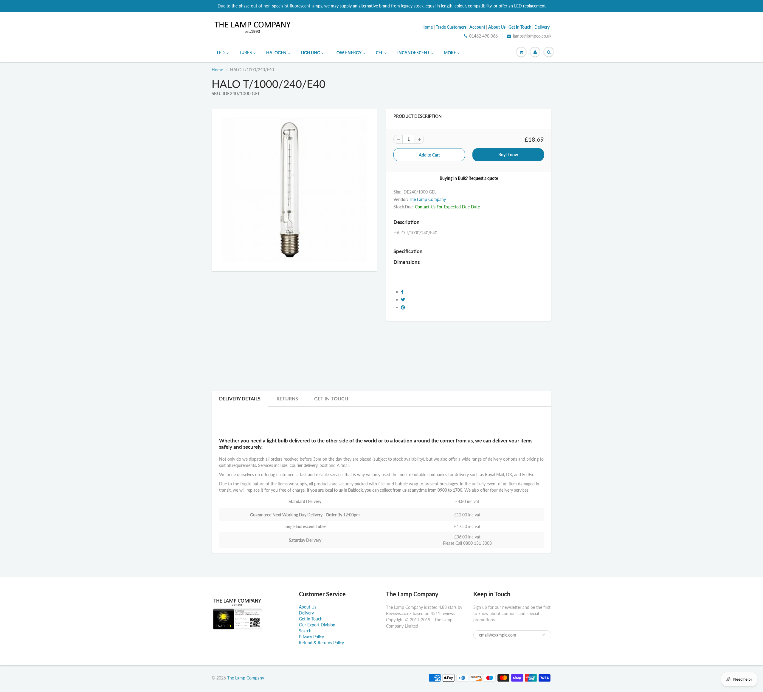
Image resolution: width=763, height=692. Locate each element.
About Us (307, 606)
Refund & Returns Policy (321, 642)
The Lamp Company (427, 199)
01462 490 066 (483, 35)
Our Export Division (317, 624)
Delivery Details (239, 398)
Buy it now (508, 154)
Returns (287, 398)
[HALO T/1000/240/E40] (294, 189)
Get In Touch (331, 398)
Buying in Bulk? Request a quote (469, 178)
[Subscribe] (544, 634)
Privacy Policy (311, 636)
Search (305, 630)
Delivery (306, 612)
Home (217, 69)
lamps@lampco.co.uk (532, 35)
